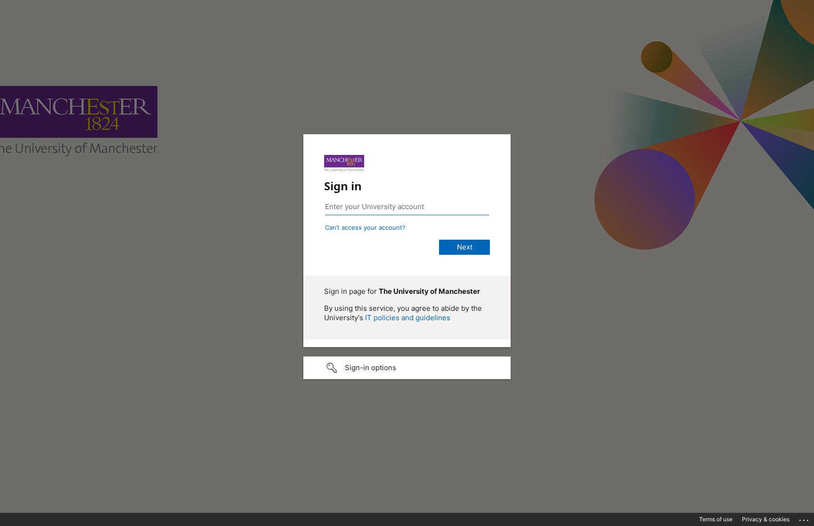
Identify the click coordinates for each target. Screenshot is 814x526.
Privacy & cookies (766, 519)
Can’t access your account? (365, 227)
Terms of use (716, 519)
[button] (407, 367)
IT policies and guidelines (407, 317)
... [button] (804, 518)
